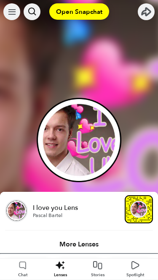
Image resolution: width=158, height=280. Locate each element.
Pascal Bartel (47, 215)
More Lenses (79, 244)
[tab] (79, 244)
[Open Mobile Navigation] (11, 11)
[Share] (146, 11)
